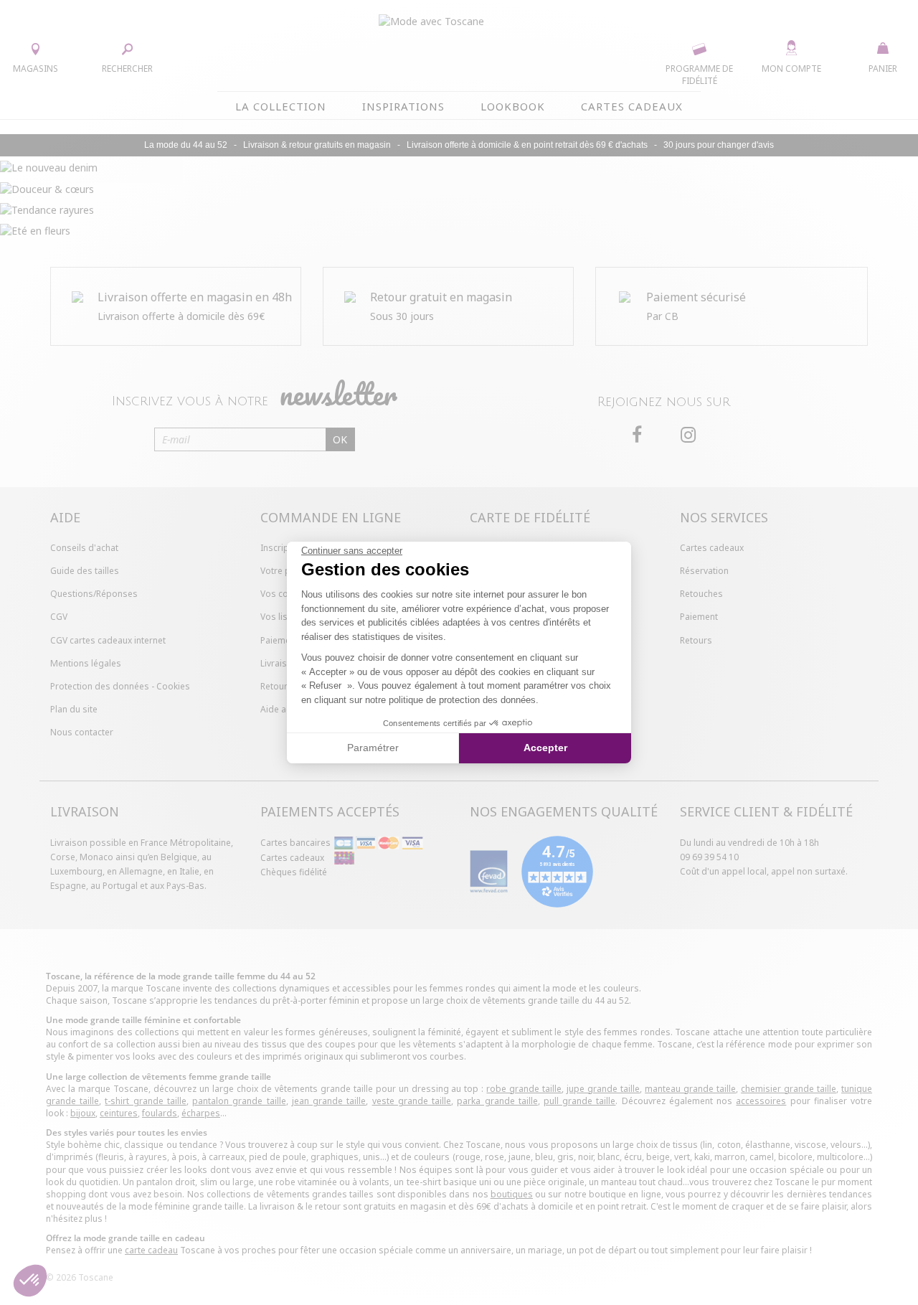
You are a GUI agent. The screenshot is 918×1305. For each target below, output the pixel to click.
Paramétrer (373, 747)
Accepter (545, 747)
